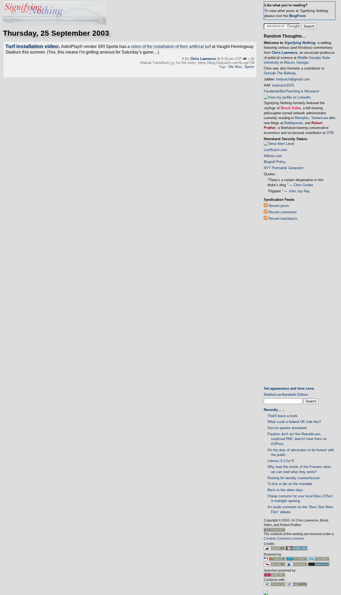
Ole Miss (235, 67)
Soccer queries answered (286, 428)
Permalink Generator (283, 168)
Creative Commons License (284, 538)
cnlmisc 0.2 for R (280, 461)
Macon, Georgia (296, 62)
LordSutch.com (275, 150)
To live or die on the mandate (289, 484)
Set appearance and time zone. (289, 388)
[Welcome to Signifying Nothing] (54, 24)
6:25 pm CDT (232, 59)
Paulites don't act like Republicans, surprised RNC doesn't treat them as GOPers (297, 439)
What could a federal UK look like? (294, 422)
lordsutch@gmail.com (293, 79)
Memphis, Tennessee (311, 118)
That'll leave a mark (282, 416)
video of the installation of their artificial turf (171, 46)
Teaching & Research (302, 91)
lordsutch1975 (283, 85)
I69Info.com (273, 156)
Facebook (271, 91)
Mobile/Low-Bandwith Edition (286, 395)
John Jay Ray (299, 191)
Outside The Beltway (280, 73)
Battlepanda (293, 123)
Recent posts (278, 206)
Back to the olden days (285, 490)
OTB (330, 133)
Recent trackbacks (282, 219)
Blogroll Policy (275, 162)
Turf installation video (31, 46)
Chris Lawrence (203, 59)
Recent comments (282, 212)
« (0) (250, 59)
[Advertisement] (285, 305)
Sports (249, 67)
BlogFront (297, 16)
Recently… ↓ (274, 410)
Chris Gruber (303, 185)
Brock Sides (291, 108)
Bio (282, 91)
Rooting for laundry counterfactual (293, 478)
